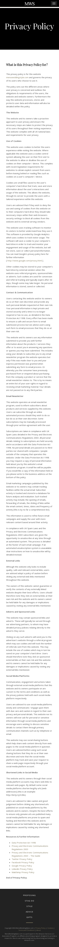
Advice (29, 912)
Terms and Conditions (26, 930)
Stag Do (29, 901)
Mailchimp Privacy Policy (23, 872)
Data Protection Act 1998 (24, 842)
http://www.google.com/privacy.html (24, 260)
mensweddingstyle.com (17, 77)
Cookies (50, 928)
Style (29, 906)
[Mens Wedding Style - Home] (29, 4)
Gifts (29, 917)
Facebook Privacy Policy (23, 862)
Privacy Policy (40, 928)
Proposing (29, 895)
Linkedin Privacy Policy (22, 869)
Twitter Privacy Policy (22, 859)
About (38, 930)
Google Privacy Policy (22, 865)
